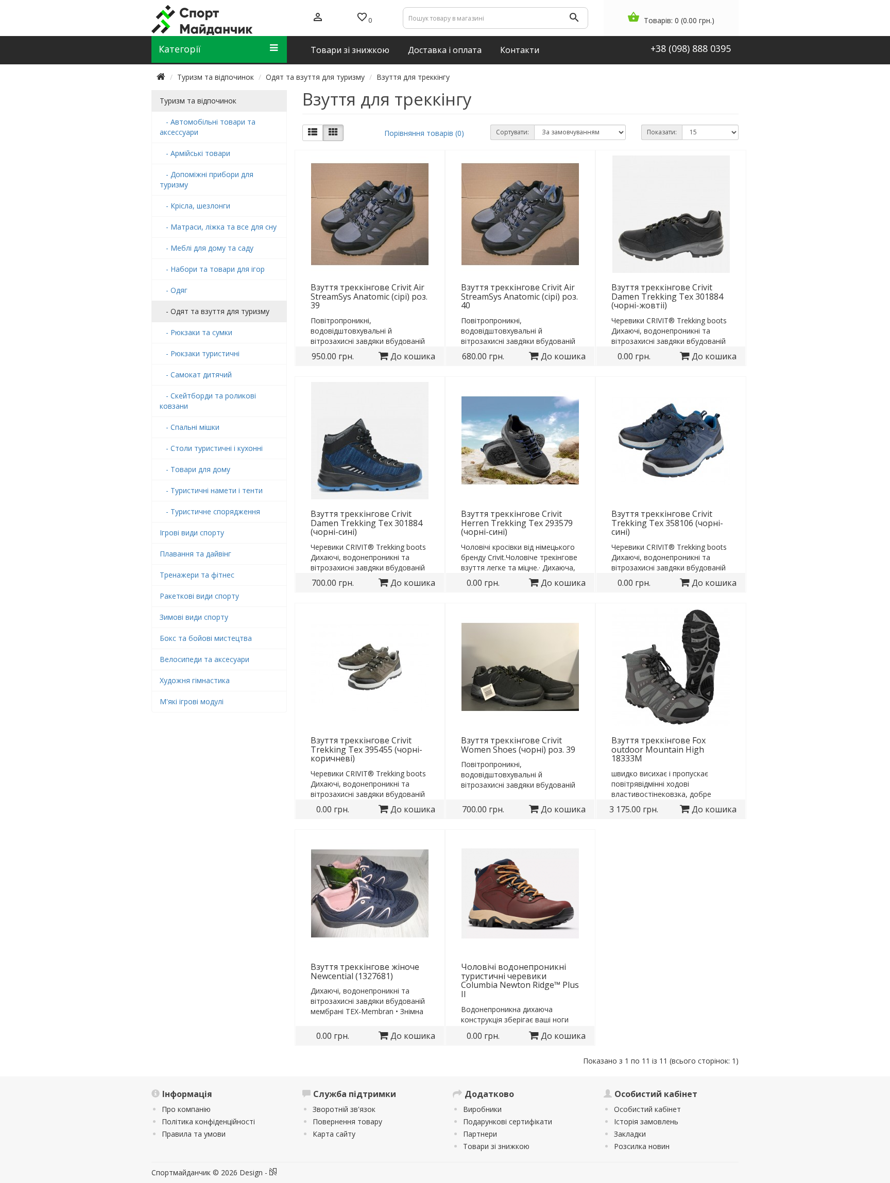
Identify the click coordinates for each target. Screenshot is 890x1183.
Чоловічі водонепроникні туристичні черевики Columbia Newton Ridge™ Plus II (520, 980)
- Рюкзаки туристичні (199, 353)
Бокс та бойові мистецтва (206, 638)
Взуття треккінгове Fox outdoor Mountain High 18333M (658, 749)
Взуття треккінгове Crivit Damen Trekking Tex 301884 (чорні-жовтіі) (667, 296)
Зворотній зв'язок (344, 1109)
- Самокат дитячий (196, 374)
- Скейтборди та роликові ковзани (208, 401)
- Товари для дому (195, 469)
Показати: (662, 132)
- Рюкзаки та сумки (196, 332)
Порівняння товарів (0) (424, 133)
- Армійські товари (195, 153)
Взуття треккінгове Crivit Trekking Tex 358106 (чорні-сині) (667, 522)
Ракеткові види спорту (199, 596)
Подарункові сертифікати (507, 1121)
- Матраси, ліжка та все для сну (218, 227)
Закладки (630, 1134)
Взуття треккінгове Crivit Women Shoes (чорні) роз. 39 (518, 745)
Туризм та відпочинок (215, 77)
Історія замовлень (646, 1121)
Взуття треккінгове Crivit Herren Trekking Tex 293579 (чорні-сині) (517, 522)
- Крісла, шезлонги (195, 206)
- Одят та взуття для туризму (214, 311)
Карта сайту (334, 1134)
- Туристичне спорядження (210, 511)
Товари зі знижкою (496, 1146)
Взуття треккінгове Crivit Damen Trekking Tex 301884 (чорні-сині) (366, 522)
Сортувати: (512, 132)
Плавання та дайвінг (195, 554)
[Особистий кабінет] (318, 18)
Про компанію (186, 1109)
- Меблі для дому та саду (206, 248)
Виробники (482, 1109)
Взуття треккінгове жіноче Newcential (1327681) (365, 971)
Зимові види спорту (194, 617)
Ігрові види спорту (192, 532)
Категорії (180, 49)
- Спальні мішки (189, 427)
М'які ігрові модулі (192, 701)
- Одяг (173, 290)
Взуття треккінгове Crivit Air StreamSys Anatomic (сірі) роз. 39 (369, 296)
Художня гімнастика (195, 680)
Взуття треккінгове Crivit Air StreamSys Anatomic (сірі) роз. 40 (519, 296)
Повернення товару (347, 1121)
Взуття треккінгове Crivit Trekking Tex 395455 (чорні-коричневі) (366, 749)
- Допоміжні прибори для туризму (206, 179)
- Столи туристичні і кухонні (211, 448)
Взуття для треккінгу (413, 77)
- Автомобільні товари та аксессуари (207, 127)
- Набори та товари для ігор (212, 269)
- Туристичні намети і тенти (211, 490)
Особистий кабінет (647, 1109)
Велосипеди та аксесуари (204, 659)
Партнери (480, 1134)
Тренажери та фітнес (197, 575)
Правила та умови (194, 1134)
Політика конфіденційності (208, 1121)
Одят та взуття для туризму (315, 77)
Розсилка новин (642, 1146)
